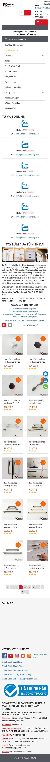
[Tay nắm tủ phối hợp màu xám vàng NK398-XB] (37, 385)
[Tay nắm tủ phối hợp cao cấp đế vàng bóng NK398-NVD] (12, 468)
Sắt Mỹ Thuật (10, 93)
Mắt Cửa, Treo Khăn (12, 103)
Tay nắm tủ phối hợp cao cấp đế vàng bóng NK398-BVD (37, 527)
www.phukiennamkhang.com (25, 317)
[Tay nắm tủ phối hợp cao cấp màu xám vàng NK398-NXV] (37, 426)
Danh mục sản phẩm (17, 39)
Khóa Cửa (9, 56)
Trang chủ (19, 32)
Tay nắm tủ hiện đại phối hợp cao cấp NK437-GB (11, 568)
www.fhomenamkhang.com (24, 309)
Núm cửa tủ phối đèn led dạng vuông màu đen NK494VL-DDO (12, 403)
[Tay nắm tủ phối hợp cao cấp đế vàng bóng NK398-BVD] (37, 509)
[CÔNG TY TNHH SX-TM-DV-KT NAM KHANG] (45, 373)
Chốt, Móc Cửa (10, 77)
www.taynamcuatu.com (14, 320)
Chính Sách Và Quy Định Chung (16, 674)
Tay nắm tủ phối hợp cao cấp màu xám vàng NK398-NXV (37, 444)
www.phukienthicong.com (35, 314)
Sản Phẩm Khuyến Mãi (14, 45)
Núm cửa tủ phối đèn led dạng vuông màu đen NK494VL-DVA (37, 362)
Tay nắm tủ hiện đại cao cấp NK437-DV (36, 567)
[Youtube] (10, 655)
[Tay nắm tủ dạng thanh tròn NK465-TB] (12, 426)
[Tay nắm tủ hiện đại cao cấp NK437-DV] (37, 550)
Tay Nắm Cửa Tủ (30, 32)
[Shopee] (23, 655)
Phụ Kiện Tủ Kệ (10, 108)
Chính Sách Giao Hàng (12, 662)
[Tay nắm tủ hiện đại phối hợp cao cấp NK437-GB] (12, 550)
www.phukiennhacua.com (13, 314)
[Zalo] (45, 380)
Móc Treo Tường (11, 71)
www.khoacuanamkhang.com (25, 311)
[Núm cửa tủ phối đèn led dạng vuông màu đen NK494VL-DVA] (37, 344)
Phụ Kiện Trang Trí (12, 98)
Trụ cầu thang (10, 82)
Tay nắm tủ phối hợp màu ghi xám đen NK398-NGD (37, 485)
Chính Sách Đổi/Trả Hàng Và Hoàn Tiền (20, 679)
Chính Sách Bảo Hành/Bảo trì (15, 670)
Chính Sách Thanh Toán (13, 666)
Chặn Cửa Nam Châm (13, 87)
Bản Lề (7, 61)
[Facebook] (4, 655)
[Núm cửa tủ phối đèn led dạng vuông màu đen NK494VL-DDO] (12, 385)
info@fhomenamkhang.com (27, 134)
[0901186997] (45, 386)
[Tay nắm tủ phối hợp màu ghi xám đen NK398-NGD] (37, 468)
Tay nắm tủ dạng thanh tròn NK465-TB (12, 443)
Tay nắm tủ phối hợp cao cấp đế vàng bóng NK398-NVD (12, 485)
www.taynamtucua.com (35, 320)
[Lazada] (29, 655)
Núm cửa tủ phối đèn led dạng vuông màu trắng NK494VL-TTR (12, 362)
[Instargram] (16, 655)
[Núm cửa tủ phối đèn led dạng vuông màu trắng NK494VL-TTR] (12, 344)
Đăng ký (47, 4)
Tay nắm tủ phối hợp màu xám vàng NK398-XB (37, 403)
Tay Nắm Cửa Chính (12, 66)
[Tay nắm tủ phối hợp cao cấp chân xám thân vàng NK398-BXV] (12, 509)
